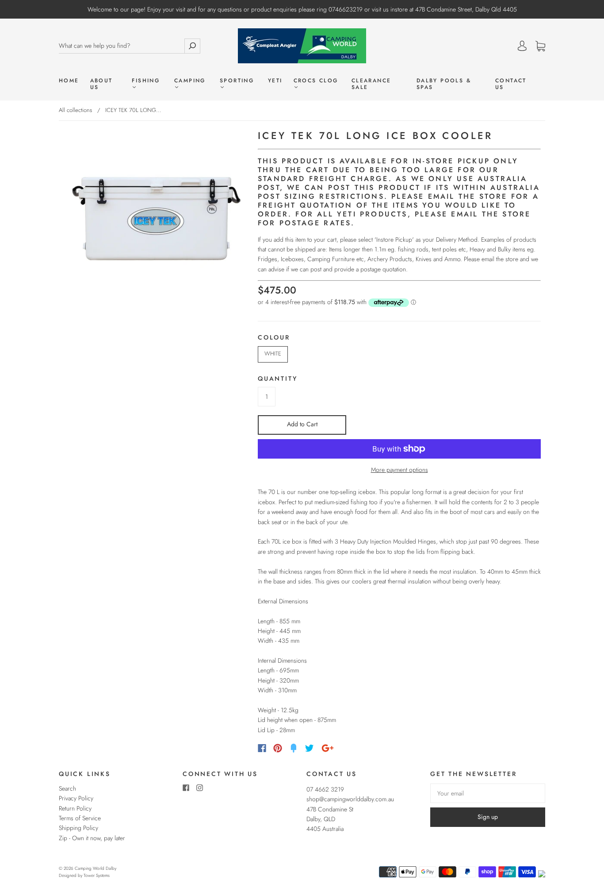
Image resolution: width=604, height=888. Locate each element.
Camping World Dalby (95, 868)
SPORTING (237, 81)
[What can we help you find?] (121, 46)
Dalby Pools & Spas (444, 84)
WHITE (272, 353)
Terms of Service (80, 818)
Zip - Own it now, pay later (92, 838)
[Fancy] (294, 748)
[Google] (327, 748)
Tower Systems (97, 875)
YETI (275, 80)
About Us (101, 84)
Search (67, 788)
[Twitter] (309, 748)
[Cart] (540, 46)
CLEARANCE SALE (371, 84)
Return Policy (75, 808)
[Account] (522, 46)
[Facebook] (262, 748)
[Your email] (487, 793)
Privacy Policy (76, 798)
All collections (75, 110)
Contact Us (511, 84)
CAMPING (190, 81)
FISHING (146, 81)
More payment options (399, 469)
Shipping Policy (78, 827)
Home (69, 80)
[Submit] (192, 46)
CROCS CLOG (316, 81)
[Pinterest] (278, 748)
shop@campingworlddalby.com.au (350, 799)
